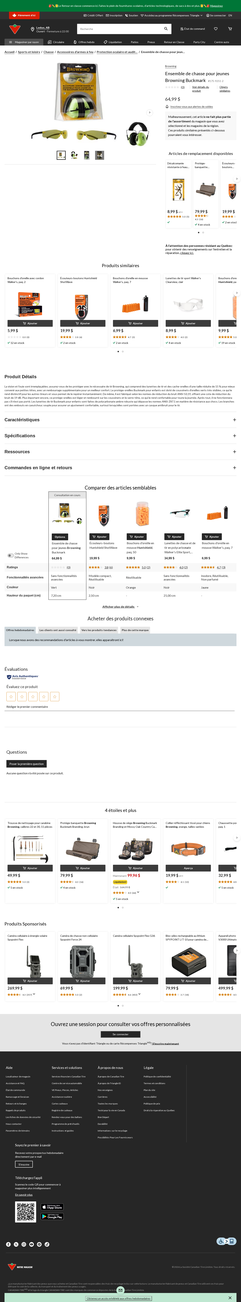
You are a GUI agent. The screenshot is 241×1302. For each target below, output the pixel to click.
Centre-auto (221, 42)
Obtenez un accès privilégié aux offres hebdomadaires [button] (118, 1298)
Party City (199, 42)
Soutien (133, 15)
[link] (176, 87)
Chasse (48, 52)
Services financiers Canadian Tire (68, 1076)
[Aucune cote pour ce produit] (173, 87)
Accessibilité (150, 1096)
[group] (135, 881)
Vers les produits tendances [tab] (99, 630)
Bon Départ (103, 1117)
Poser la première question (26, 763)
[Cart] (230, 29)
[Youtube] (31, 1244)
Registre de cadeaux (62, 1110)
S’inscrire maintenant (165, 1043)
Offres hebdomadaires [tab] (20, 630)
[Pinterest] (39, 1244)
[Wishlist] (216, 29)
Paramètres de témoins (18, 1130)
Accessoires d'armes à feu (75, 52)
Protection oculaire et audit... (117, 52)
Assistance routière (62, 1096)
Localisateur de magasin (18, 1076)
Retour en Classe (174, 42)
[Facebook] (8, 1244)
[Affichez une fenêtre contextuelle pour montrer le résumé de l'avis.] (139, 893)
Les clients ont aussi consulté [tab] (58, 630)
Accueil (9, 52)
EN (230, 15)
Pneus (151, 42)
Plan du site (149, 1090)
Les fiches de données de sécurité (23, 1117)
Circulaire (58, 42)
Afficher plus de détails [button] (118, 606)
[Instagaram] (23, 1244)
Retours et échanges (16, 1103)
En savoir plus (24, 1194)
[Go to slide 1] (61, 155)
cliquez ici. (187, 253)
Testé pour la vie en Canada (111, 1110)
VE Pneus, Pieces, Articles (65, 1090)
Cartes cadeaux (60, 1103)
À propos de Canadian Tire (111, 1076)
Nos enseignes (105, 1090)
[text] (178, 216)
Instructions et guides (63, 1130)
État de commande (15, 1090)
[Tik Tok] (47, 1244)
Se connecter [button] (218, 15)
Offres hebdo (87, 42)
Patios (134, 42)
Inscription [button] (116, 15)
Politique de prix (152, 1103)
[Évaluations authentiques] (22, 677)
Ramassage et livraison (17, 1096)
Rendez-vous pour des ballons (67, 1117)
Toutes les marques (108, 1103)
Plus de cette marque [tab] (135, 630)
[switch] (13, 555)
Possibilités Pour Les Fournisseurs (115, 1137)
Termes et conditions (154, 1083)
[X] (16, 1244)
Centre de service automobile (67, 1083)
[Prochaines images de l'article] (149, 112)
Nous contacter (14, 1123)
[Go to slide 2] (74, 155)
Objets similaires (225, 88)
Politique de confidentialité (157, 1076)
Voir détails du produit (200, 88)
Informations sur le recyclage (112, 1130)
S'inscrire (23, 1164)
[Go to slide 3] (86, 155)
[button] (166, 29)
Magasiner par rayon (27, 42)
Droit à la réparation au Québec (159, 1110)
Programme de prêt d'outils (65, 1123)
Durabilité (103, 1123)
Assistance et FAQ (15, 1083)
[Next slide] (236, 178)
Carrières (103, 1096)
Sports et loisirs (29, 52)
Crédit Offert (95, 15)
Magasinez (216, 5)
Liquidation (115, 42)
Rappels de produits (16, 1110)
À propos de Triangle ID (109, 1083)
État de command (194, 28)
